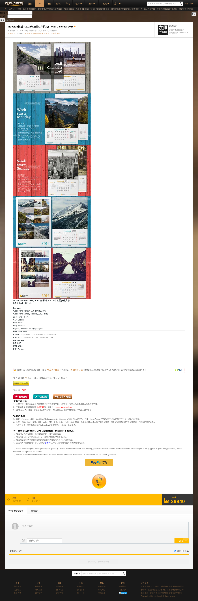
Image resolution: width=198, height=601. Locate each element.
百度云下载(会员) (21, 383)
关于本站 (17, 586)
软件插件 (38, 593)
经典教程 (38, 590)
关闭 (194, 14)
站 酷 (80, 593)
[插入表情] (23, 540)
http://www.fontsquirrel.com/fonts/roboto (36, 337)
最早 (186, 551)
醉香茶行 (80, 586)
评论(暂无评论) (16, 511)
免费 (49, 3)
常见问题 (101, 590)
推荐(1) (34, 511)
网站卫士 (101, 593)
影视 (58, 3)
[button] (99, 355)
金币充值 (59, 590)
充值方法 (59, 593)
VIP (39, 3)
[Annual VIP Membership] (99, 462)
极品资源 (38, 586)
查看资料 (181, 30)
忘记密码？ (10, 20)
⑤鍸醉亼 (20, 33)
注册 (191, 3)
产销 (68, 3)
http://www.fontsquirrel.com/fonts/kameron (39, 334)
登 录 (2, 20)
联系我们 (123, 586)
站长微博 (123, 590)
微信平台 (80, 590)
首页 (30, 3)
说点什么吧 (27, 526)
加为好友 (173, 30)
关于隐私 (17, 590)
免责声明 (17, 593)
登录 (186, 3)
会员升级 (59, 586)
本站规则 (101, 586)
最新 (179, 551)
